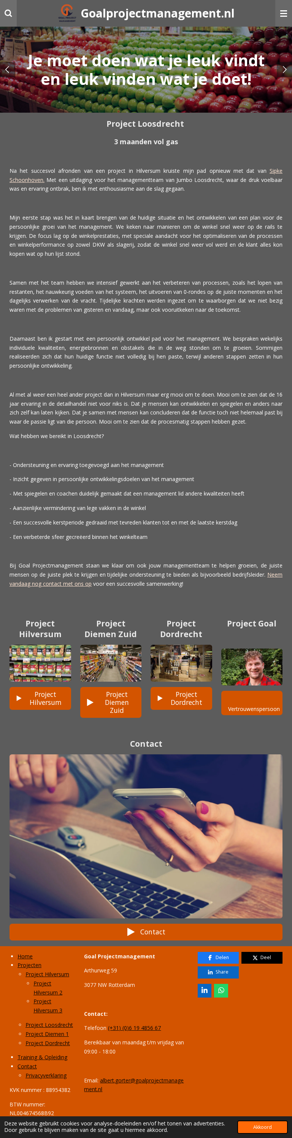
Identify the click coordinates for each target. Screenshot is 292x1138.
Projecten (29, 965)
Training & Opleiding (42, 1057)
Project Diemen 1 (47, 1034)
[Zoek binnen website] (8, 13)
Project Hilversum (47, 974)
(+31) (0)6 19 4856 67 (134, 1027)
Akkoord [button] (262, 1127)
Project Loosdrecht (49, 1024)
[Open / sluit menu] (283, 13)
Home (25, 956)
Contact (27, 1066)
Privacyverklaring (46, 1075)
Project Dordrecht (47, 1043)
